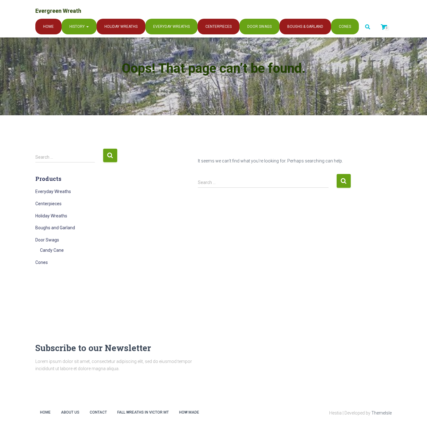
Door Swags (259, 26)
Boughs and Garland (55, 227)
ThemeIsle (381, 412)
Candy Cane (52, 250)
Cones (345, 26)
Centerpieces (218, 26)
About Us (70, 412)
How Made (189, 412)
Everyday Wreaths (171, 26)
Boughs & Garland (305, 26)
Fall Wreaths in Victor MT (143, 412)
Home (48, 26)
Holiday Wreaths (121, 26)
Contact (98, 412)
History (77, 26)
